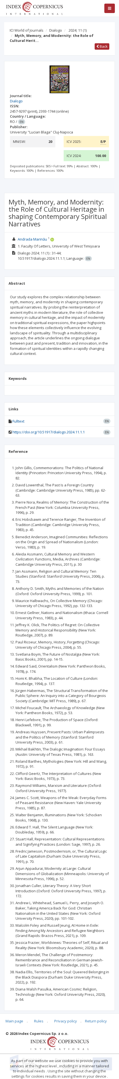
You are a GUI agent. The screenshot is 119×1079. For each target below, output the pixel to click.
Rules (38, 1021)
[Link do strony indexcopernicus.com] (60, 1042)
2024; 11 (78, 30)
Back (103, 46)
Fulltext (18, 421)
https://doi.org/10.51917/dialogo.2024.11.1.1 (48, 431)
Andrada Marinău (32, 239)
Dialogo (55, 30)
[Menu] (109, 8)
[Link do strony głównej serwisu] (34, 7)
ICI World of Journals (26, 30)
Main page (14, 1021)
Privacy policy (65, 1021)
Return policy (96, 1021)
